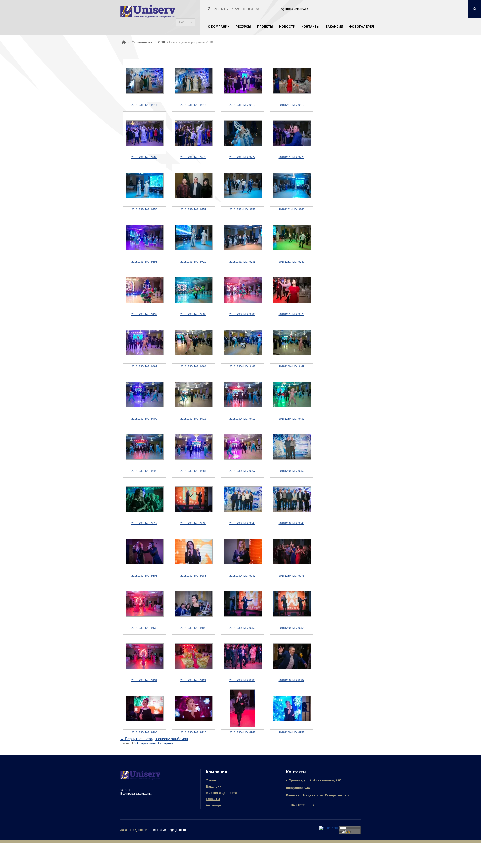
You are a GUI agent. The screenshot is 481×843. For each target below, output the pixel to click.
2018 (161, 42)
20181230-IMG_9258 (291, 627)
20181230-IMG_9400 (144, 418)
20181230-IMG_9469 (144, 366)
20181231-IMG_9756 (144, 209)
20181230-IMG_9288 (193, 575)
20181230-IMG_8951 (291, 732)
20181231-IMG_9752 (193, 209)
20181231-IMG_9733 (242, 261)
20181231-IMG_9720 (193, 261)
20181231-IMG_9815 (291, 104)
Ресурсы (243, 26)
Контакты (310, 26)
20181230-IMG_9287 (242, 575)
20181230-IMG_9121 (193, 680)
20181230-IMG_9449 (291, 366)
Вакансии (334, 26)
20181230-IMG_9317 (144, 523)
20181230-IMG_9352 (291, 470)
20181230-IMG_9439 (291, 418)
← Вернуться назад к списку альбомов (154, 739)
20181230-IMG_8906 (144, 732)
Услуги (211, 780)
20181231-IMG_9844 (144, 104)
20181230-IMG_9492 (144, 314)
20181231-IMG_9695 (144, 261)
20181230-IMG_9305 (144, 575)
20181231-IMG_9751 (242, 209)
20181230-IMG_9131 (144, 680)
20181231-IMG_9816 (242, 104)
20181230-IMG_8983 (242, 680)
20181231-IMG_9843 (193, 104)
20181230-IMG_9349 (291, 523)
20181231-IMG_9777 (242, 157)
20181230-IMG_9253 (242, 627)
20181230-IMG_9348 (242, 523)
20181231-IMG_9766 (144, 157)
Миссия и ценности (221, 793)
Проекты (265, 26)
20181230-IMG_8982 (291, 680)
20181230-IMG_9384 (193, 470)
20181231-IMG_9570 (291, 314)
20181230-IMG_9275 (291, 575)
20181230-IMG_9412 (193, 418)
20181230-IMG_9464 (193, 366)
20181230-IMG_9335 (193, 523)
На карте (298, 805)
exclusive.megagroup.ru (169, 830)
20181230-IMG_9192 (193, 627)
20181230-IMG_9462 (242, 366)
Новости (287, 26)
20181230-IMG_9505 (193, 314)
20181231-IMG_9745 (291, 209)
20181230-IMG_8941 (242, 732)
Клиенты (213, 799)
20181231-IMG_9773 (193, 157)
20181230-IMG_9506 (242, 314)
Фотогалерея (361, 26)
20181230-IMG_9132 (144, 627)
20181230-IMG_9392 (144, 470)
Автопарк (213, 805)
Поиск (474, 9)
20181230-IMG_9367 (242, 470)
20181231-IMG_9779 (291, 157)
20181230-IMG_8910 (193, 732)
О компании (219, 26)
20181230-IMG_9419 (242, 418)
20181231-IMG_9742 (291, 261)
